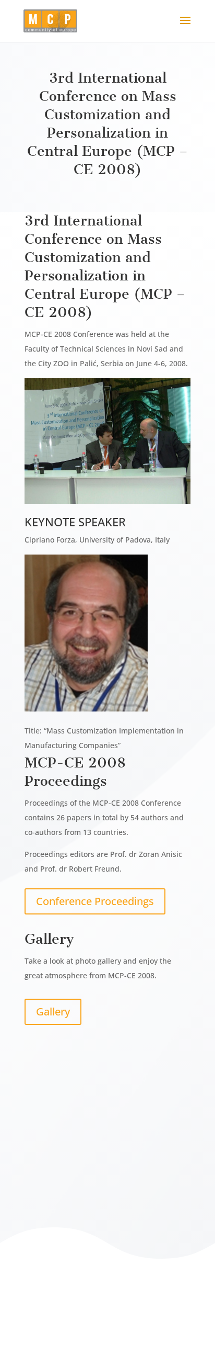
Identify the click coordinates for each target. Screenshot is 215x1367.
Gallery (53, 1011)
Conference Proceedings (95, 901)
